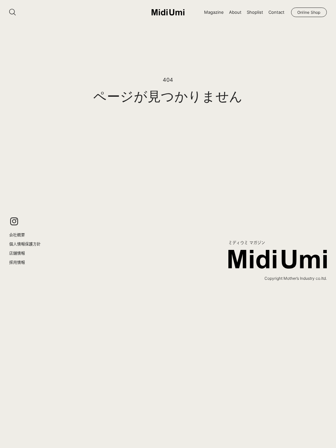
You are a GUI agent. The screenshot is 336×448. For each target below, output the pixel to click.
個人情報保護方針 (25, 244)
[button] (214, 12)
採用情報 (17, 262)
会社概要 (17, 235)
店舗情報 (17, 253)
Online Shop (309, 12)
